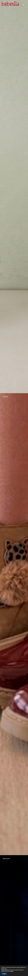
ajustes (11, 971)
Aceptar (4, 973)
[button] (23, 5)
